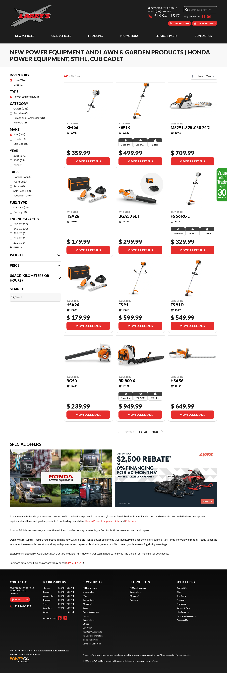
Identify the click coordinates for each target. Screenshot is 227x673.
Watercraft (87, 604)
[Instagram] (209, 17)
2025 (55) (19, 160)
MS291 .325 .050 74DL (191, 127)
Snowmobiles (89, 620)
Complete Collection (92, 643)
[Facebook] (203, 17)
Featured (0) (20, 181)
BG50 (71, 380)
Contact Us (203, 35)
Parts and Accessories (187, 616)
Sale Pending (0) (22, 190)
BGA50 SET (129, 216)
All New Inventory (90, 588)
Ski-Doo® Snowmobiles (93, 636)
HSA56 (177, 380)
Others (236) (20, 108)
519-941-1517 (74, 562)
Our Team (181, 596)
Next (155, 431)
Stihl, (117, 521)
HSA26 (72, 216)
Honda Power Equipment (99, 521)
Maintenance (183, 612)
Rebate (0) (19, 186)
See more (14, 247)
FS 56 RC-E (180, 216)
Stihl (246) (19, 134)
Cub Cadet (131, 521)
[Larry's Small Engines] (51, 16)
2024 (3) (18, 164)
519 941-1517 (167, 15)
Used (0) (18, 84)
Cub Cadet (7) (21, 143)
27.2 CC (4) (19, 242)
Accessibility (182, 620)
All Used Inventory (138, 588)
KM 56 (72, 127)
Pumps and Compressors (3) (29, 117)
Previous (128, 431)
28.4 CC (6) (19, 237)
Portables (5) (20, 113)
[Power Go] (39, 659)
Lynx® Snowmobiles (92, 639)
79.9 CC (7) (19, 233)
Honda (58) (19, 139)
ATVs (85, 596)
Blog (179, 592)
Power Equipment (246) (26, 96)
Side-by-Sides (89, 600)
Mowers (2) (20, 122)
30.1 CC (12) (20, 223)
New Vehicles (24, 35)
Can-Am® (87, 628)
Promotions (129, 35)
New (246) (19, 79)
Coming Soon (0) (22, 176)
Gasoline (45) (21, 207)
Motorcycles (88, 592)
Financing (95, 35)
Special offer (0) (22, 195)
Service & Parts (166, 35)
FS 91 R (177, 304)
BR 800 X (126, 380)
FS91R (124, 127)
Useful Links (186, 582)
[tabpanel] (58, 600)
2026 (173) (19, 155)
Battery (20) (20, 212)
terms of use (151, 661)
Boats (85, 608)
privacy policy (136, 661)
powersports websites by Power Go (53, 650)
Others (86, 624)
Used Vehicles (61, 35)
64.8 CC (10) (20, 228)
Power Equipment (91, 612)
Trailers (86, 616)
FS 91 (123, 304)
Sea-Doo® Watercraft (92, 632)
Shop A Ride (28, 654)
